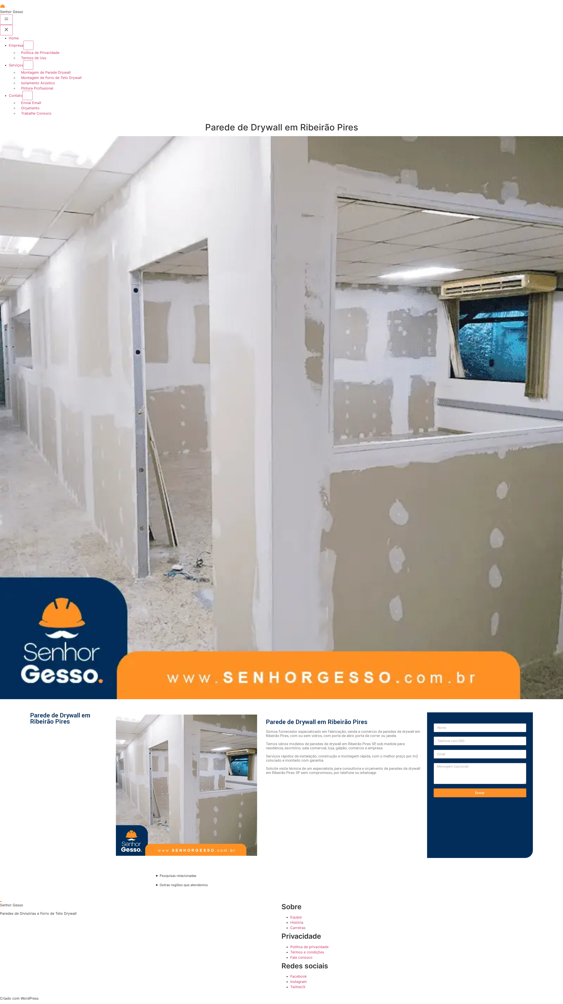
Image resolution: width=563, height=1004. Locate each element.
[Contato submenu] (27, 95)
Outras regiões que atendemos (184, 885)
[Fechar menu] (6, 30)
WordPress (29, 998)
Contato (15, 95)
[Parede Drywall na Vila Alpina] (186, 785)
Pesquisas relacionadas (178, 876)
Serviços (16, 65)
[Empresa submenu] (28, 45)
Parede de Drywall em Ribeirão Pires (60, 718)
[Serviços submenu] (28, 65)
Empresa (16, 45)
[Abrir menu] (6, 19)
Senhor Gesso (11, 11)
